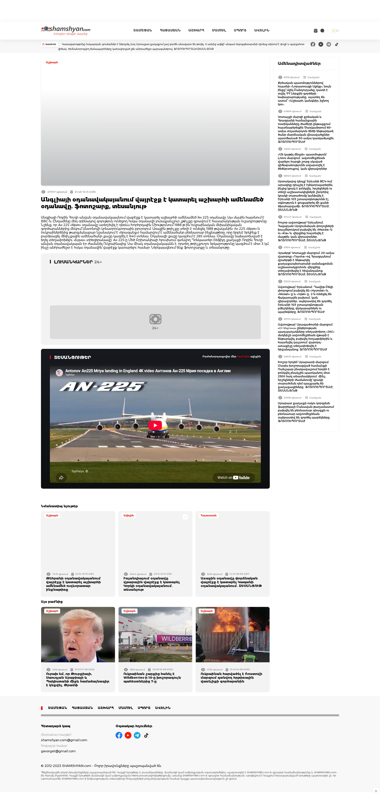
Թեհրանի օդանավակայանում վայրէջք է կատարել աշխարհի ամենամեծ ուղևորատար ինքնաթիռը (73, 584)
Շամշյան (313, 77)
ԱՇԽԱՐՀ (196, 30)
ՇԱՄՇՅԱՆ (142, 30)
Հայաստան (209, 515)
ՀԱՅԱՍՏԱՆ (170, 30)
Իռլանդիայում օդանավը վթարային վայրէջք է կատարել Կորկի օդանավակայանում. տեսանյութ (152, 584)
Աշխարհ (52, 62)
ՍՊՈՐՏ (240, 30)
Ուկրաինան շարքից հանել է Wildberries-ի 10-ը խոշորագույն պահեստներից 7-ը (152, 677)
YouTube (243, 356)
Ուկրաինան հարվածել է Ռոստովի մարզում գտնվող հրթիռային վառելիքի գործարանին (231, 677)
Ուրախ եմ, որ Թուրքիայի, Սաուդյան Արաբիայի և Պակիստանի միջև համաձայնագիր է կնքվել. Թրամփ (77, 679)
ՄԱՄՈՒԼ (219, 30)
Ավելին (129, 515)
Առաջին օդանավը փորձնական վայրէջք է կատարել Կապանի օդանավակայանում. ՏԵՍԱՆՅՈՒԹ (231, 582)
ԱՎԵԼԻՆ (261, 30)
